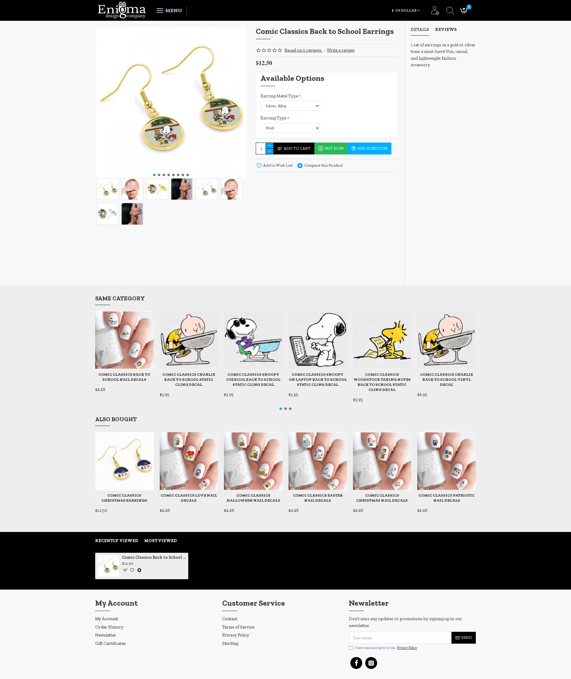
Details (420, 29)
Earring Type (273, 118)
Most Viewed (160, 540)
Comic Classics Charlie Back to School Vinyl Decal (446, 379)
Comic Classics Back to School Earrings (154, 557)
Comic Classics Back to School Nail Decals (124, 377)
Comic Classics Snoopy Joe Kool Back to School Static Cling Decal (253, 379)
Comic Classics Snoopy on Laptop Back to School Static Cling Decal (318, 379)
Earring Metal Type (279, 96)
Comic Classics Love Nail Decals (189, 498)
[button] (154, 175)
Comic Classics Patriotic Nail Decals (446, 498)
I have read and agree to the (386, 648)
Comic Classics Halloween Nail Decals (253, 498)
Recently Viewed (116, 540)
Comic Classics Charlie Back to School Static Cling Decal (188, 379)
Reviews (446, 29)
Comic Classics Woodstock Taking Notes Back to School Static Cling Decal (382, 382)
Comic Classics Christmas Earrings (124, 498)
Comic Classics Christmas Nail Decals (382, 498)
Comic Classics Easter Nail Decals (318, 498)
